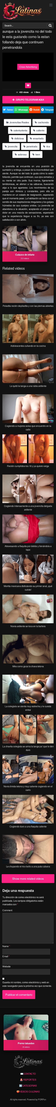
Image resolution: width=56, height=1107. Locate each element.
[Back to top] (50, 1100)
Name (6, 946)
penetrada (31, 146)
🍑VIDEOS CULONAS (28, 1091)
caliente (40, 130)
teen (37, 154)
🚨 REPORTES (28, 1079)
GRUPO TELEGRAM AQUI (30, 99)
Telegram (49, 109)
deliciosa (19, 138)
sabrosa (21, 154)
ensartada (37, 138)
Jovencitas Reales (19, 122)
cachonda (43, 122)
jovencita (12, 146)
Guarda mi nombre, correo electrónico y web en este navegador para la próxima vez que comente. (27, 984)
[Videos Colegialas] (22, 11)
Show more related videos (28, 878)
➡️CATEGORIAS (28, 1085)
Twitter (10, 109)
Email (6, 956)
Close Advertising (28, 66)
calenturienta (20, 130)
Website (6, 966)
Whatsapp (23, 109)
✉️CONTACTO (28, 1073)
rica (48, 146)
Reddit (36, 109)
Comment (7, 910)
